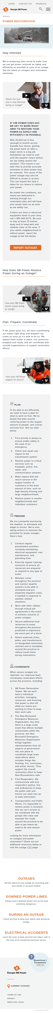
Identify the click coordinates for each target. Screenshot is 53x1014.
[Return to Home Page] (15, 9)
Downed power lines (26, 896)
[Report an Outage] (25, 249)
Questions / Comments (40, 962)
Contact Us (25, 4)
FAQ (29, 847)
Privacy (11, 998)
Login (12, 4)
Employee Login (15, 1002)
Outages (6, 16)
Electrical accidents (26, 932)
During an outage (26, 914)
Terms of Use (14, 995)
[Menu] (48, 9)
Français (41, 4)
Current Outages (20, 986)
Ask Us (40, 965)
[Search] (40, 9)
